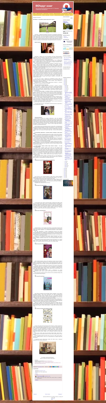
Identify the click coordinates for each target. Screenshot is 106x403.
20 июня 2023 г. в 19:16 (42, 370)
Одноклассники (66, 37)
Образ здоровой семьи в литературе (68, 148)
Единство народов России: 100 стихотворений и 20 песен (68, 63)
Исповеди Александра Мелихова (68, 96)
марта (66, 164)
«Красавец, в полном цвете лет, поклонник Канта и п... (68, 104)
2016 (65, 172)
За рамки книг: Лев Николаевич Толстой (68, 116)
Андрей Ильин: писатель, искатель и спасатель (68, 118)
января (66, 166)
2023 (65, 82)
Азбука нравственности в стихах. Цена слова (68, 151)
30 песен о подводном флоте (69, 106)
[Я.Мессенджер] (54, 366)
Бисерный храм (67, 105)
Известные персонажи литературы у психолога (68, 156)
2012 (65, 177)
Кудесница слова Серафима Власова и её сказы (68, 99)
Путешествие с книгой (65, 13)
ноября (66, 86)
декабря (66, 85)
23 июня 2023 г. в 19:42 (47, 376)
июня (65, 161)
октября (66, 87)
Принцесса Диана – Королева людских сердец (68, 157)
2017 (65, 171)
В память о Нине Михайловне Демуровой (68, 126)
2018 (65, 170)
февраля (66, 165)
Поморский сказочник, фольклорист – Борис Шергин (68, 102)
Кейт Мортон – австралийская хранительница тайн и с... (68, 128)
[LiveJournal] (53, 366)
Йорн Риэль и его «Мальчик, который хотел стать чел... (68, 114)
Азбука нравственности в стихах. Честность (68, 134)
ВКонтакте (65, 36)
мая (65, 162)
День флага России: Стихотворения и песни (67, 59)
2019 (65, 169)
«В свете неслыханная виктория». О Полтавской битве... (68, 144)
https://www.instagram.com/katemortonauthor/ (47, 361)
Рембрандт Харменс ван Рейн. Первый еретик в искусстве (68, 136)
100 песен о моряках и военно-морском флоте (68, 108)
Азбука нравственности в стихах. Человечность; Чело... (68, 146)
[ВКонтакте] (50, 366)
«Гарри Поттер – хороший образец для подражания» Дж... (68, 93)
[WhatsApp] (57, 366)
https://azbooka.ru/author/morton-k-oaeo (40, 363)
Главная (34, 13)
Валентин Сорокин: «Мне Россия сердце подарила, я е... (68, 112)
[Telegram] (56, 366)
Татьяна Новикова (40, 376)
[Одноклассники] (51, 366)
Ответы (37, 374)
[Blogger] (49, 366)
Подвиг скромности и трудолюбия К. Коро (68, 130)
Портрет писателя (46, 13)
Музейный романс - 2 (67, 94)
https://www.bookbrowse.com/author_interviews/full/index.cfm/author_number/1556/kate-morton (48, 362)
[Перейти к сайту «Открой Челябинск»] (68, 49)
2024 (65, 81)
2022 (65, 83)
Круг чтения (51, 13)
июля (65, 91)
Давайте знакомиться (39, 13)
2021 (65, 84)
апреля (66, 163)
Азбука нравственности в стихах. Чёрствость (68, 139)
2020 (65, 168)
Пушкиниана (70, 13)
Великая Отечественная (57, 13)
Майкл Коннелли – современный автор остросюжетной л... (68, 120)
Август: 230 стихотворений (67, 57)
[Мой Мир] (52, 366)
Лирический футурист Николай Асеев (67, 98)
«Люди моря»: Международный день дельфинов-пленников (68, 154)
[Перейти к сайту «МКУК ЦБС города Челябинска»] (68, 42)
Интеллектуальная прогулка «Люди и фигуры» (68, 124)
